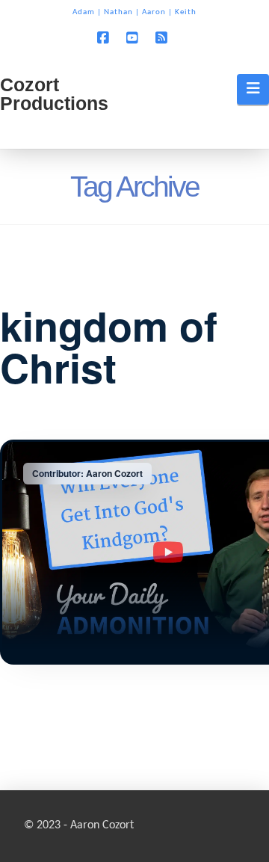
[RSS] (164, 38)
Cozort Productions (54, 94)
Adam (83, 12)
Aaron (154, 12)
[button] (253, 89)
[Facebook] (105, 38)
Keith (186, 12)
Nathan (118, 12)
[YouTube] (134, 38)
